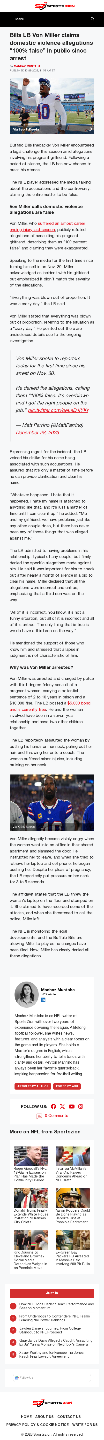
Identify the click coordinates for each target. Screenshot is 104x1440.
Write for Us (85, 1425)
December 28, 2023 (37, 433)
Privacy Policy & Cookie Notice (37, 1425)
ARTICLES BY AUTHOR (32, 1086)
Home (26, 1417)
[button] (92, 19)
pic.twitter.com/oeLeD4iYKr (58, 410)
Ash (67, 1086)
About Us (44, 1417)
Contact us (69, 1417)
